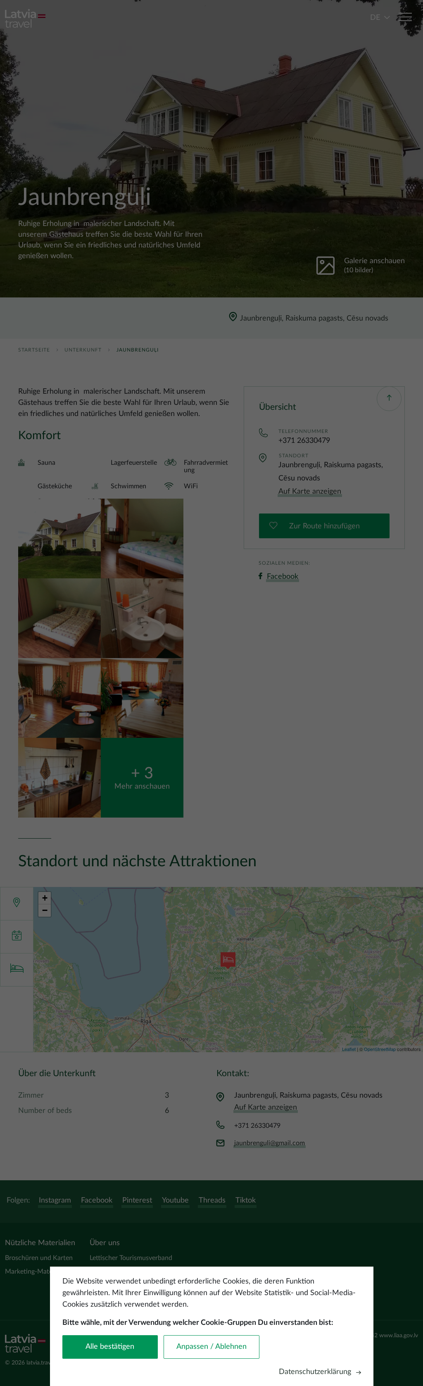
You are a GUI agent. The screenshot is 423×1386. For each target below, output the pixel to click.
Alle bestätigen (110, 1346)
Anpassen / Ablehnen (211, 1346)
